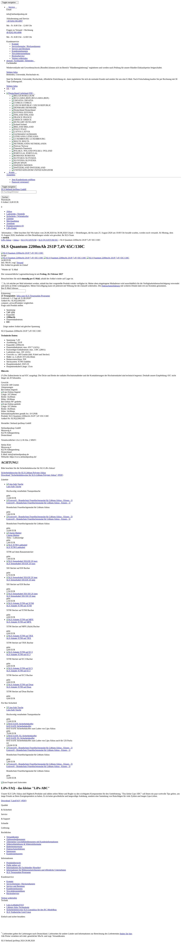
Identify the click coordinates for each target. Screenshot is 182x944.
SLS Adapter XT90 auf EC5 (18, 671)
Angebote (10, 223)
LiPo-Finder (11, 228)
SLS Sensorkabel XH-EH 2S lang (20, 580)
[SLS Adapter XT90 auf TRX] (19, 636)
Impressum (11, 851)
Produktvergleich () (15, 226)
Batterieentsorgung (14, 846)
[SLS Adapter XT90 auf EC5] (19, 668)
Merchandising (12, 221)
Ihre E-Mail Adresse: (10, 288)
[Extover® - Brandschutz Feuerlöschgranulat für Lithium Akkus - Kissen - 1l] (39, 500)
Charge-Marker (12, 535)
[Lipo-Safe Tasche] (14, 484)
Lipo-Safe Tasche (13, 486)
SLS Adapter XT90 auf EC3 (18, 654)
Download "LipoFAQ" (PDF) (14, 801)
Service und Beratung (21, 49)
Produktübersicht (13, 863)
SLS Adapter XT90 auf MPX (18, 622)
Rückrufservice (18, 56)
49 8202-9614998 (13, 32)
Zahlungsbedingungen (15, 839)
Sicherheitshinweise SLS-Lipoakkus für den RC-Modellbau (31, 910)
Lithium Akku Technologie (17, 907)
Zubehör (10, 219)
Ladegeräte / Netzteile (15, 214)
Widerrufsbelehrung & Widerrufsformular (23, 844)
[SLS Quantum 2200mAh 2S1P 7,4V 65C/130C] (22, 253)
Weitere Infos (12, 72)
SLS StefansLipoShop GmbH (13, 189)
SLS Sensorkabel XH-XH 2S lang (20, 596)
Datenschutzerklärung (111, 286)
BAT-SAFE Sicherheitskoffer (18, 726)
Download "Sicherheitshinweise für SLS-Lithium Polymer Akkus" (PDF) (32, 475)
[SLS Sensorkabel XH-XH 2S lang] (22, 594)
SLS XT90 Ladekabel (15, 547)
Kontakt (15, 44)
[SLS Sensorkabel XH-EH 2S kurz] (21, 561)
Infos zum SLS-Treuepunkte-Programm (33, 296)
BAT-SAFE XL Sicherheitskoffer (20, 738)
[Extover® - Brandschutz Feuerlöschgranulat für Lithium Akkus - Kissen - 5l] (39, 517)
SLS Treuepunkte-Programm (18, 872)
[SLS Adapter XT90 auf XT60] (20, 603)
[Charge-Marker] (13, 533)
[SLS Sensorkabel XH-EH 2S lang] (21, 577)
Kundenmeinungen (20, 51)
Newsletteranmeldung (21, 53)
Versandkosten (12, 837)
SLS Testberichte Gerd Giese (18, 912)
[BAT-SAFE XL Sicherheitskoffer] (21, 736)
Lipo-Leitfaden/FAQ (15, 905)
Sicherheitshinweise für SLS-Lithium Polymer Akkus (23, 473)
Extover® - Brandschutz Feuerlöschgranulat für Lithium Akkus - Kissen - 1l (38, 503)
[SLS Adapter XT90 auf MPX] (19, 619)
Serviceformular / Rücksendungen (26, 46)
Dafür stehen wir (13, 865)
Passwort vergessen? (20, 182)
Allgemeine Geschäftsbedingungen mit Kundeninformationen (32, 842)
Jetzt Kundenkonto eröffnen (23, 179)
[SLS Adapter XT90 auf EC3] (19, 652)
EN (13, 88)
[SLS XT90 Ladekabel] (16, 545)
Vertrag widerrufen (20, 58)
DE (7, 88)
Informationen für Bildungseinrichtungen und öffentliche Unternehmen (36, 870)
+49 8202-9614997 (14, 21)
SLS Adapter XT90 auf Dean (18, 687)
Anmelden (10, 175)
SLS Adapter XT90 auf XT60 (19, 606)
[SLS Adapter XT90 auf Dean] (19, 684)
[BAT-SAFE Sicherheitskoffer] (19, 724)
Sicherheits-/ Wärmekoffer (17, 216)
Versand (20, 262)
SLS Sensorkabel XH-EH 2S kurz (20, 563)
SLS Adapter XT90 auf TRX (18, 638)
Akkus (9, 211)
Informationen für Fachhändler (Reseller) (23, 867)
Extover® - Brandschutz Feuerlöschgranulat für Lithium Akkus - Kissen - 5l (38, 519)
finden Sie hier (126, 934)
